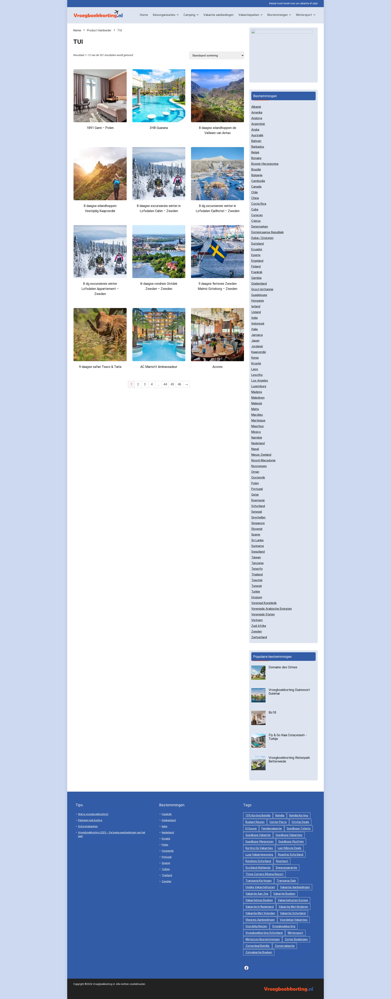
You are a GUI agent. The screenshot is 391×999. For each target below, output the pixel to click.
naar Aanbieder (100, 136)
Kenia (255, 358)
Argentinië (258, 124)
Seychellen (258, 517)
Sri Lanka (257, 540)
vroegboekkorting (283, 926)
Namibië (256, 437)
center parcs (278, 822)
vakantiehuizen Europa (293, 900)
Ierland (255, 306)
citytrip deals (300, 822)
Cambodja (258, 181)
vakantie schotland (293, 913)
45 (172, 384)
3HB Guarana (159, 128)
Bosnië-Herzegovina (264, 164)
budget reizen (255, 822)
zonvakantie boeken (258, 952)
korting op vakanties (259, 848)
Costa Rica (258, 204)
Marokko (257, 415)
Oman (255, 472)
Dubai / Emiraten (262, 238)
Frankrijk (256, 272)
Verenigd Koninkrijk (264, 603)
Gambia (256, 278)
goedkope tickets (299, 828)
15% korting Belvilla (257, 815)
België (255, 152)
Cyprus (256, 221)
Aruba (255, 129)
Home (144, 15)
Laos (254, 369)
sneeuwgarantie (286, 867)
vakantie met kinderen (293, 906)
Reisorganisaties (164, 15)
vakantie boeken (284, 893)
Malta (255, 409)
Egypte (255, 255)
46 (179, 384)
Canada (256, 186)
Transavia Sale (286, 880)
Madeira (256, 392)
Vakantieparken (248, 15)
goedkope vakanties (289, 835)
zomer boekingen (296, 939)
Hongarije (257, 301)
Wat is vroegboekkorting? (93, 814)
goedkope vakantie (258, 835)
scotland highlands (258, 867)
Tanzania (257, 563)
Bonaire (256, 158)
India (254, 318)
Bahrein (256, 141)
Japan (255, 340)
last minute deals (289, 848)
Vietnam (257, 620)
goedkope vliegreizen (259, 841)
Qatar (255, 494)
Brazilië (256, 169)
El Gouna (251, 828)
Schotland (258, 506)
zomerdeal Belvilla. (257, 945)
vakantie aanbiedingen (295, 887)
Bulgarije (256, 175)
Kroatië (256, 363)
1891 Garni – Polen (100, 128)
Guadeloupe (259, 295)
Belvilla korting (298, 815)
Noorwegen (259, 466)
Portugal (257, 489)
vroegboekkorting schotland (264, 932)
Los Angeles (259, 380)
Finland (256, 266)
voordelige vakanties (294, 919)
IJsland (256, 312)
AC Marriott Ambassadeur (158, 367)
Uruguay (256, 597)
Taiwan (256, 557)
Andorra (256, 118)
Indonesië (257, 323)
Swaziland (258, 551)
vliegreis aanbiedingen (260, 919)
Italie (254, 329)
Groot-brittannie (262, 289)
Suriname (257, 546)
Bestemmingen (277, 15)
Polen (255, 483)
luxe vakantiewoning (259, 854)
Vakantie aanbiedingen (218, 15)
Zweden (256, 631)
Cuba (254, 209)
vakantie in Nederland (259, 906)
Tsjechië (256, 580)
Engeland (257, 261)
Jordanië (257, 346)
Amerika (256, 112)
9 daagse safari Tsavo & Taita (100, 367)
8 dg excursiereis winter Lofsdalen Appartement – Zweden (100, 289)
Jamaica (257, 335)
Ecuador (256, 249)
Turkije (255, 591)
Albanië (256, 107)
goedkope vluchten (291, 841)
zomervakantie (285, 945)
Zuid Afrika (258, 626)
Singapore (258, 523)
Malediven (258, 397)
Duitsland (257, 243)
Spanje (255, 534)
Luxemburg (258, 386)
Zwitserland (259, 637)
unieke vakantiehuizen (260, 887)
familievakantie (271, 828)
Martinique (258, 420)
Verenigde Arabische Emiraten (271, 609)
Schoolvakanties (88, 826)
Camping (189, 15)
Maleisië (256, 403)
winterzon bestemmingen (262, 939)
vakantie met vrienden (260, 913)
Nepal (255, 449)
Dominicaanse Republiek (267, 232)
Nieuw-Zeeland (261, 455)
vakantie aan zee (256, 893)
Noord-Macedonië (263, 460)
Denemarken (259, 226)
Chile (254, 192)
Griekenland (259, 283)
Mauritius (257, 426)
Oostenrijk (258, 477)
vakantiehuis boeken (259, 900)
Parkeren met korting (90, 820)
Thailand (257, 574)
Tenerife (257, 569)
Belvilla (279, 815)
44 (165, 384)
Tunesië (256, 586)
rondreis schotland (258, 861)
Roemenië (258, 500)
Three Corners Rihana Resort (264, 874)
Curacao (257, 215)
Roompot (282, 861)
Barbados (257, 147)
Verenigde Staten (263, 614)
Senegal (256, 512)
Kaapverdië (258, 352)
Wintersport (304, 15)
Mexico (256, 432)
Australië (257, 135)
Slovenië (256, 529)
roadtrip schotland (290, 854)
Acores (217, 367)
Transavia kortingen (258, 880)
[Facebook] (246, 968)
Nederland (258, 443)
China (255, 198)
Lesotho (257, 375)
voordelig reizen (256, 926)
